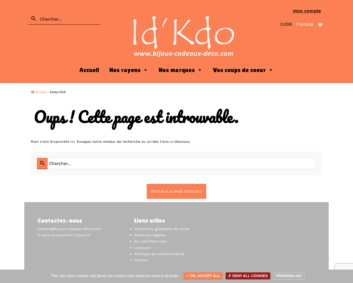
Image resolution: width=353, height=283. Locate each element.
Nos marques (177, 69)
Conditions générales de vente (161, 228)
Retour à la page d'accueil (176, 191)
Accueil (89, 69)
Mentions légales (150, 235)
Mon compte (307, 11)
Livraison (142, 247)
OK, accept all (204, 276)
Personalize (289, 276)
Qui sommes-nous (150, 241)
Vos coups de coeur (239, 69)
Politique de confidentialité (159, 253)
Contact (141, 260)
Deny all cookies (249, 276)
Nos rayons (125, 69)
